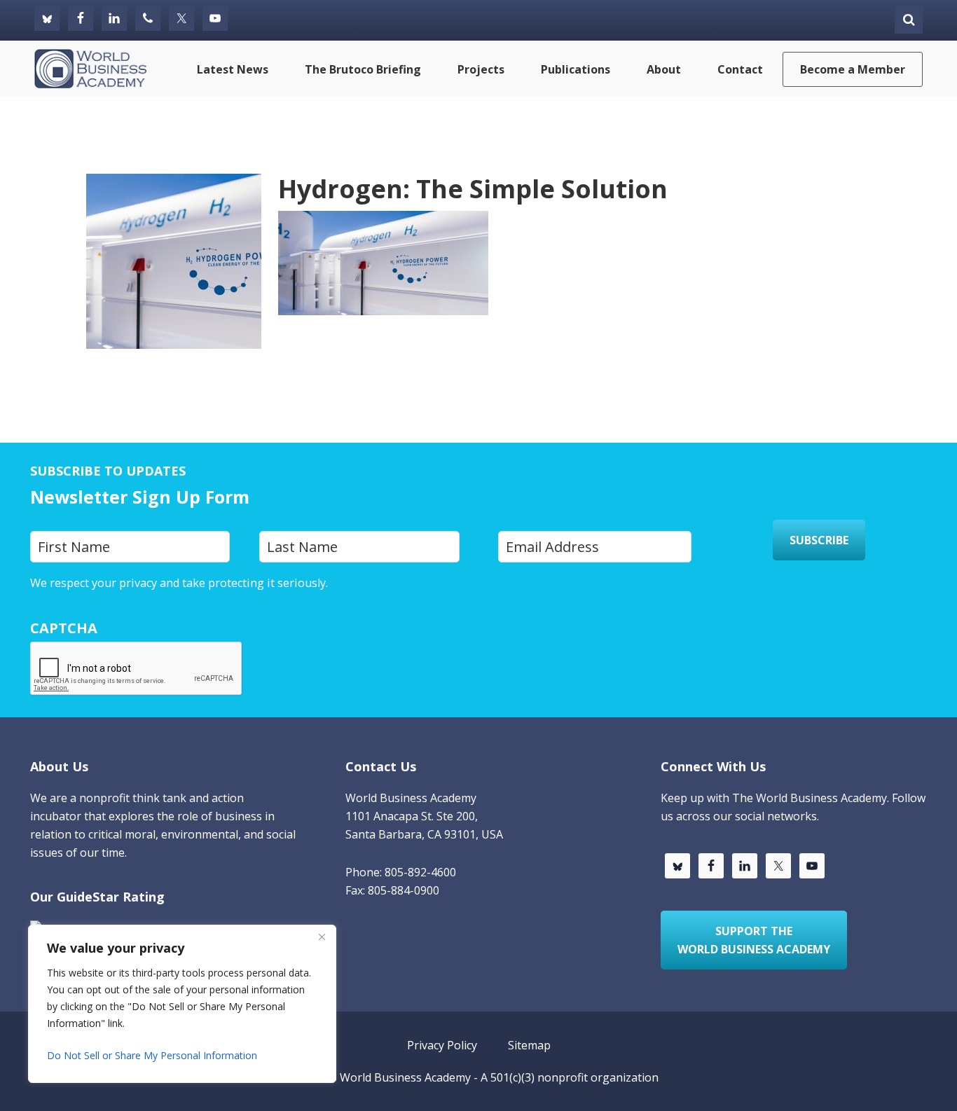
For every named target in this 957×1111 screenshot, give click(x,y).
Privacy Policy (366, 583)
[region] (182, 1004)
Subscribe (819, 540)
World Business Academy (405, 1077)
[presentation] (136, 669)
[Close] (321, 936)
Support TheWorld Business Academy (753, 940)
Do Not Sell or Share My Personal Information (152, 1055)
